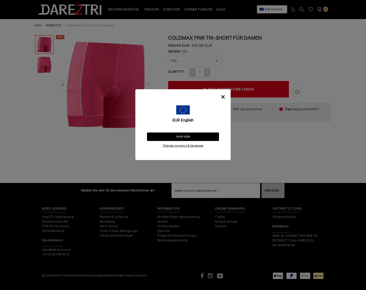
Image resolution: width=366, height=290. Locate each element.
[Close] (223, 97)
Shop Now (183, 136)
